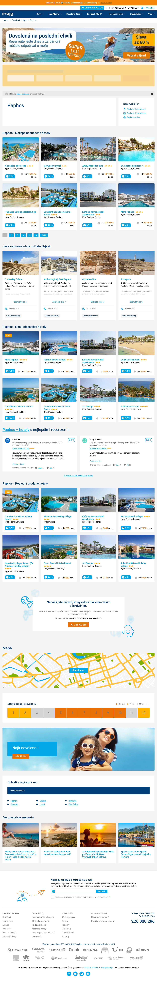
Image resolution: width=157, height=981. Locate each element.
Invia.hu (95, 967)
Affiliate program (69, 917)
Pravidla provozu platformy (103, 921)
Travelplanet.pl (106, 967)
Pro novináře (67, 913)
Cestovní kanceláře (10, 913)
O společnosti (68, 932)
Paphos (14, 801)
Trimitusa (72, 801)
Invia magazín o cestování (43, 932)
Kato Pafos (73, 804)
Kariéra (65, 921)
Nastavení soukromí (99, 917)
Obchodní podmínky (40, 921)
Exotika (5, 925)
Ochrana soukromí (99, 913)
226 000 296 (143, 921)
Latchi (42, 804)
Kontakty (65, 936)
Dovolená (16, 20)
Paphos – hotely (15, 429)
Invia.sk (87, 967)
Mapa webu (37, 936)
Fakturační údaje (39, 925)
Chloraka (14, 804)
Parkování (6, 929)
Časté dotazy (38, 913)
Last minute (7, 921)
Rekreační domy (9, 936)
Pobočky (65, 925)
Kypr (25, 20)
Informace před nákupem (43, 917)
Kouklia (42, 801)
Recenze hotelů (9, 932)
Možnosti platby (39, 929)
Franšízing (66, 929)
